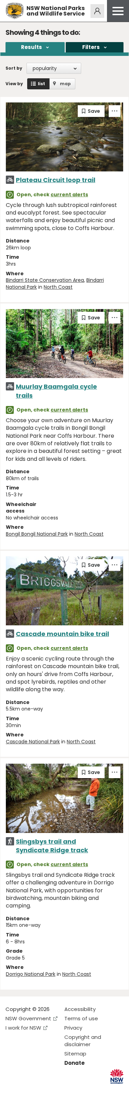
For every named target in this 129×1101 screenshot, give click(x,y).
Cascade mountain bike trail (62, 633)
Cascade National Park (33, 741)
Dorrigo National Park (30, 974)
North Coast (58, 287)
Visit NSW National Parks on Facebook (12, 1090)
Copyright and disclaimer (82, 1040)
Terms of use (81, 1018)
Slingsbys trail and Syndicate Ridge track (52, 845)
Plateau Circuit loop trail (55, 180)
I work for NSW (23, 1027)
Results (31, 47)
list (41, 84)
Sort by (14, 68)
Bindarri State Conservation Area (45, 280)
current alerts (69, 194)
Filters (91, 47)
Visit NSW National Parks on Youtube (41, 1090)
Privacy (73, 1027)
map (65, 84)
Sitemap (75, 1053)
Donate (74, 1063)
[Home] (15, 11)
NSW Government (28, 1018)
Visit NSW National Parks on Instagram (26, 1090)
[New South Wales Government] (116, 1076)
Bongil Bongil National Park (37, 533)
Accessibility (80, 1009)
